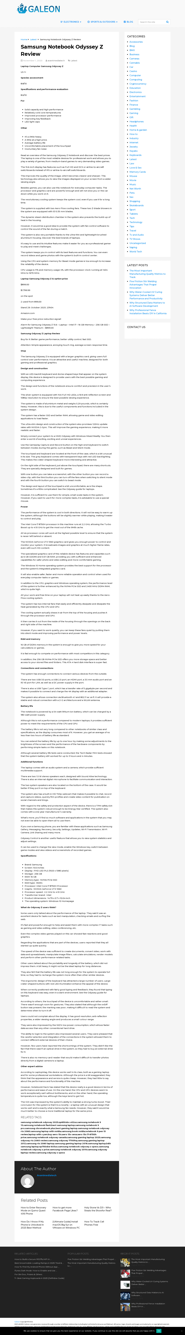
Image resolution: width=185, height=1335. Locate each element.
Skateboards (136, 205)
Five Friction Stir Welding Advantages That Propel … (92, 1259)
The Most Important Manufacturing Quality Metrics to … (91, 1264)
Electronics (135, 92)
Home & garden (138, 130)
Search (168, 22)
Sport (132, 209)
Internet (133, 142)
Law (131, 163)
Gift (131, 117)
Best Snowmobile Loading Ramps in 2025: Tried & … (39, 1263)
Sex (131, 197)
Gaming (133, 113)
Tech (132, 218)
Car (131, 67)
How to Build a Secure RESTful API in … (32, 1259)
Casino (133, 71)
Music (132, 184)
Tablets (133, 214)
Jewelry (133, 146)
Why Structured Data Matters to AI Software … (147, 1294)
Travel (132, 230)
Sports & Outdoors (102, 22)
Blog (129, 22)
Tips (131, 226)
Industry (134, 138)
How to (133, 134)
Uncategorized (137, 243)
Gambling (134, 109)
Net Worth (135, 188)
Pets (132, 193)
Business (134, 54)
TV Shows (134, 239)
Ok (159, 1331)
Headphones (136, 121)
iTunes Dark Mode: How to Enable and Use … (35, 1270)
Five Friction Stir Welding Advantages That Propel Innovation (143, 284)
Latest (74, 60)
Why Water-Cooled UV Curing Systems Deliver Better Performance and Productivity (146, 295)
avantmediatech (56, 60)
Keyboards (135, 155)
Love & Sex (135, 167)
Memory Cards (137, 172)
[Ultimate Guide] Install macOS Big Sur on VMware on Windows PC (66, 1224)
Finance (133, 105)
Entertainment (137, 96)
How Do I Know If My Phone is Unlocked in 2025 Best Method (32, 1224)
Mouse (133, 176)
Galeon (17, 1322)
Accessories (136, 42)
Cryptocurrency (137, 84)
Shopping (134, 201)
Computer (135, 75)
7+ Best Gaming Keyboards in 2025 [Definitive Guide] (39, 1278)
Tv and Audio (136, 235)
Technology (135, 222)
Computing (135, 79)
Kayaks (133, 151)
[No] (181, 1331)
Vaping (133, 247)
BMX (132, 50)
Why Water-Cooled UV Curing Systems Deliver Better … (149, 1282)
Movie (132, 180)
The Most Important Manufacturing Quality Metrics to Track (147, 273)
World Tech (135, 251)
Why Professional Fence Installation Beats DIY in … (148, 1305)
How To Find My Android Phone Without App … (36, 1267)
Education (135, 88)
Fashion (133, 100)
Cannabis (134, 63)
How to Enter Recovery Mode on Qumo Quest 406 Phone (33, 1210)
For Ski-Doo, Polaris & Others (28, 1274)
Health (133, 125)
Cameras (134, 58)
